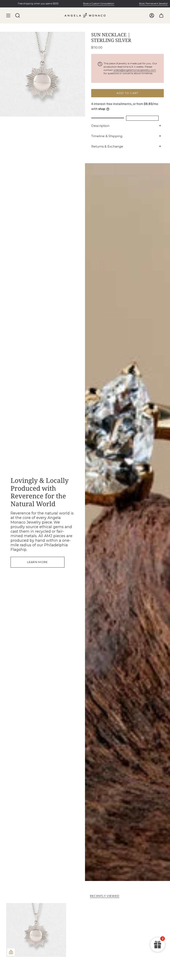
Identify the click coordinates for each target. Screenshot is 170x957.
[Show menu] (8, 15)
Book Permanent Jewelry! (144, 3)
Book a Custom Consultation (89, 3)
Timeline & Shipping (106, 136)
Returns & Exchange (107, 146)
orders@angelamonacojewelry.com (134, 69)
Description (100, 126)
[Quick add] (11, 952)
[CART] (161, 15)
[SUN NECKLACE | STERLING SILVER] (36, 930)
